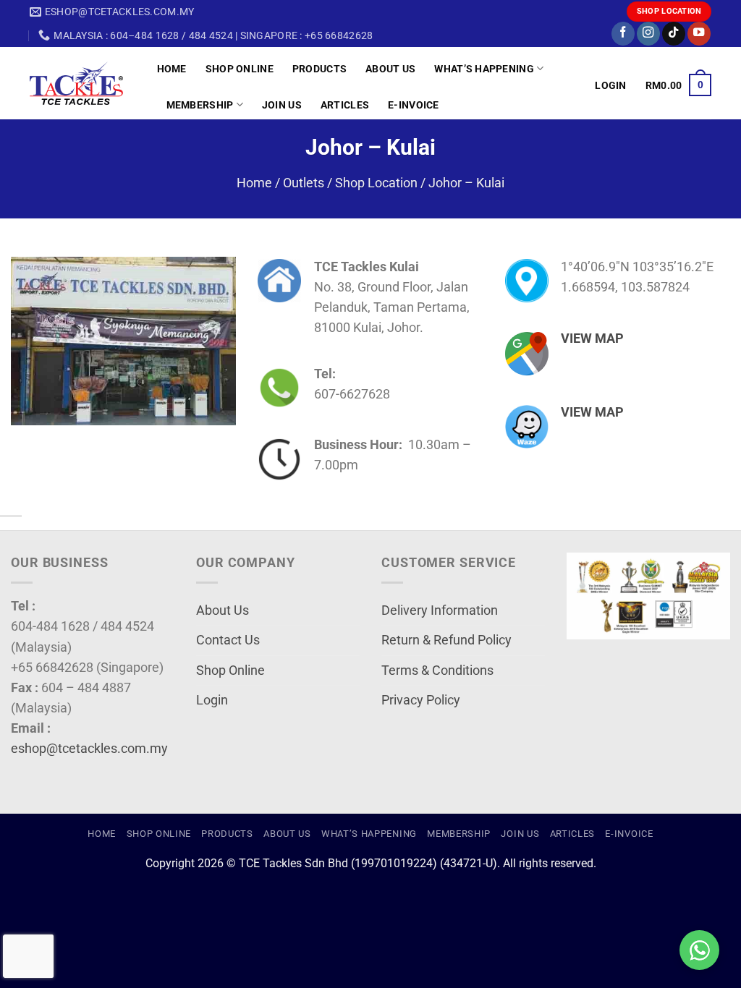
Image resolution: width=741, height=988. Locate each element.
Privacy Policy (420, 700)
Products (319, 68)
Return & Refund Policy (446, 640)
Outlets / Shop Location (350, 183)
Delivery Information (439, 610)
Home (172, 68)
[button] (610, 85)
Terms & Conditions (437, 670)
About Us (390, 68)
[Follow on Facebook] (623, 34)
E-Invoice (413, 105)
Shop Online (240, 68)
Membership (200, 105)
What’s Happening (484, 68)
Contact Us (228, 640)
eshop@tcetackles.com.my (89, 748)
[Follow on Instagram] (648, 34)
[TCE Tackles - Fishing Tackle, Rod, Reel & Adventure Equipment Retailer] (82, 83)
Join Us (282, 105)
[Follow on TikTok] (673, 34)
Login (212, 700)
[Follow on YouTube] (699, 34)
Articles (345, 105)
